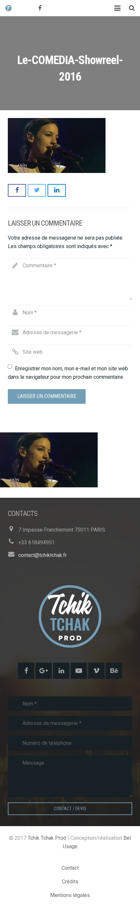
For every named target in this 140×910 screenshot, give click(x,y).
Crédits (70, 881)
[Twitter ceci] (37, 190)
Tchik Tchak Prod (47, 838)
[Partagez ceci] (17, 190)
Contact (70, 868)
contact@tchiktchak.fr (42, 555)
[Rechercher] (132, 8)
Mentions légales (70, 895)
